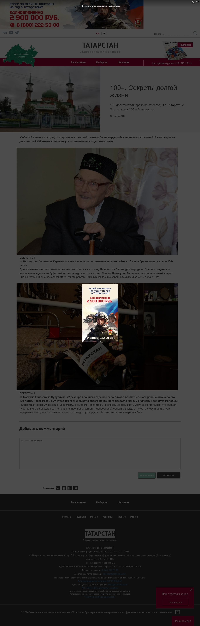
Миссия (94, 516)
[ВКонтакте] (59, 488)
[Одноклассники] (64, 488)
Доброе (101, 62)
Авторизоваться (147, 475)
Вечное (123, 62)
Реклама (66, 516)
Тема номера (183, 621)
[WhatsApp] (70, 488)
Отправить (168, 475)
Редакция (81, 516)
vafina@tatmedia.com (118, 584)
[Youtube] (11, 33)
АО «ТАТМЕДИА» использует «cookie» (100, 588)
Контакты (108, 516)
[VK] (5, 33)
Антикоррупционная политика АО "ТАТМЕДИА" (100, 581)
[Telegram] (17, 33)
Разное (134, 516)
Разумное (78, 62)
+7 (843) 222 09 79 (109, 570)
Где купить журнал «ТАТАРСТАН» (172, 63)
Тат (104, 33)
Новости (121, 516)
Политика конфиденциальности (100, 596)
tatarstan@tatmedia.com (114, 573)
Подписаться (175, 602)
